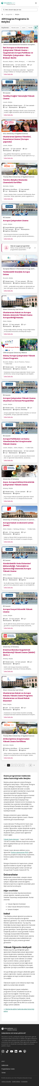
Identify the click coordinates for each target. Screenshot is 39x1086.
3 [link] (15, 765)
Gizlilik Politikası (16, 1081)
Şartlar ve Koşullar (6, 1081)
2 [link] (12, 765)
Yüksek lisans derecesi (11, 839)
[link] (17, 14)
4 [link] (19, 765)
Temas (3, 1072)
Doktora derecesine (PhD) (19, 852)
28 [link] (30, 765)
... (26, 765)
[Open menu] (36, 3)
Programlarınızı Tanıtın (8, 1069)
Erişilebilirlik (24, 1081)
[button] (15, 27)
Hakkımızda (4, 1065)
